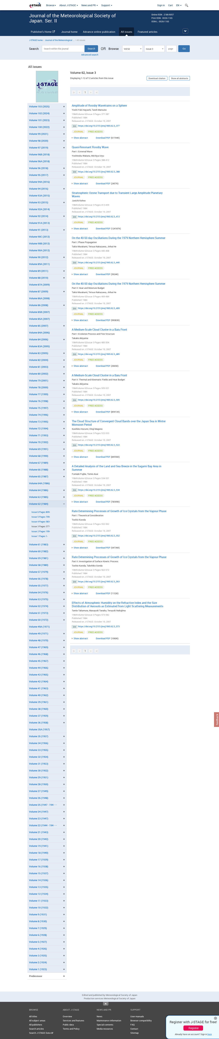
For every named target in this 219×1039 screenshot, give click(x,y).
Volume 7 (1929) (38, 928)
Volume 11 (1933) (38, 900)
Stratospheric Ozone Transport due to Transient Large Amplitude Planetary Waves (117, 194)
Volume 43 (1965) (38, 674)
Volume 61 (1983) (38, 544)
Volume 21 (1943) (38, 832)
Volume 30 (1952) (38, 770)
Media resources (105, 1028)
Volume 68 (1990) (38, 455)
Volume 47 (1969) (38, 647)
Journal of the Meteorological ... (59, 40)
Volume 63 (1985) (38, 497)
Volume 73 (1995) (38, 421)
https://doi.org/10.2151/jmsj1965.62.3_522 (99, 444)
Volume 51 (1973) (38, 613)
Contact (134, 1028)
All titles (33, 1016)
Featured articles (147, 31)
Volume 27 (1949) (38, 791)
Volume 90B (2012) (39, 243)
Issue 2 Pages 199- (40, 531)
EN (178, 5)
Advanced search (89, 54)
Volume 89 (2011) (38, 271)
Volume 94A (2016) (39, 181)
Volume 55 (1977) (38, 585)
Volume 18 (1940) (38, 852)
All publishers (35, 1024)
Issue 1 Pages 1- (39, 536)
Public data (68, 1024)
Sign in (161, 5)
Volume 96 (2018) (38, 168)
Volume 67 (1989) (38, 462)
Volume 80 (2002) (38, 373)
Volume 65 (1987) (38, 476)
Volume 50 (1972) (38, 619)
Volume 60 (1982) (38, 551)
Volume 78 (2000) (38, 387)
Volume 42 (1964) (38, 681)
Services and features (73, 1020)
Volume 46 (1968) (38, 654)
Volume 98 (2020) (38, 140)
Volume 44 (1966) (38, 667)
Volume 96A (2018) (39, 161)
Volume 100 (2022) (39, 127)
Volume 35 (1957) (38, 736)
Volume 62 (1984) (38, 503)
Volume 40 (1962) (38, 695)
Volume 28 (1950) (38, 784)
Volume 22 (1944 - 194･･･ (43, 825)
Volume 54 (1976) (38, 592)
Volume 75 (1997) (38, 408)
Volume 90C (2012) (39, 236)
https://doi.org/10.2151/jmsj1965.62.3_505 (99, 399)
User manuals (137, 1016)
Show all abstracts (179, 78)
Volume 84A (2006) (39, 332)
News (99, 1016)
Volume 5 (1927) (38, 941)
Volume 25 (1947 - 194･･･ (43, 804)
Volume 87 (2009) (38, 291)
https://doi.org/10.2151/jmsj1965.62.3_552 (99, 535)
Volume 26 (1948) (38, 798)
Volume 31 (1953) (38, 763)
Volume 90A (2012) (39, 250)
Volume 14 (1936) (38, 880)
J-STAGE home (36, 40)
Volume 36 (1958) (38, 722)
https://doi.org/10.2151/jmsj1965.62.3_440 (99, 262)
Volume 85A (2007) (39, 318)
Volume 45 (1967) (38, 661)
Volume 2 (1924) (38, 962)
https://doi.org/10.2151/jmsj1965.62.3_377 (99, 125)
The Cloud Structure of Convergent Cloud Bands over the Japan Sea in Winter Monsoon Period (119, 422)
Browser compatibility (141, 1020)
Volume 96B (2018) (39, 154)
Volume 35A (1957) (39, 729)
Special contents (105, 1024)
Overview (67, 1016)
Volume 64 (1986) (38, 490)
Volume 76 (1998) (38, 401)
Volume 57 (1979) (38, 571)
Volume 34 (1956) (38, 743)
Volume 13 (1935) (38, 887)
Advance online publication (99, 31)
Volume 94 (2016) (38, 188)
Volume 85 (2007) (38, 325)
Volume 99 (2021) (38, 133)
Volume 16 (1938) (38, 866)
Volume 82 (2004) (38, 360)
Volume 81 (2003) (38, 366)
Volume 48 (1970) (38, 640)
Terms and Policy (71, 1028)
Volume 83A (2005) (39, 346)
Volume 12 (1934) (38, 893)
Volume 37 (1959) (38, 715)
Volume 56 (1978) (38, 578)
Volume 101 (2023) (39, 120)
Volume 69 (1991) (38, 449)
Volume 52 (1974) (38, 606)
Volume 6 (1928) (38, 935)
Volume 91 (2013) (38, 229)
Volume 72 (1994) (38, 428)
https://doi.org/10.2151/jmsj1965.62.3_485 (99, 354)
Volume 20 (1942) (38, 839)
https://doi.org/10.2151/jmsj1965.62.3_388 (99, 171)
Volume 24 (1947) (38, 811)
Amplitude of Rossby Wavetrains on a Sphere (99, 105)
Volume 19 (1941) (38, 846)
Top (105, 1004)
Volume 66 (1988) (38, 469)
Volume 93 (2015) (38, 202)
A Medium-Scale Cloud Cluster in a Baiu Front (99, 329)
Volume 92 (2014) (38, 216)
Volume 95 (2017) (38, 175)
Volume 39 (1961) (38, 702)
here (210, 1034)
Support (106, 5)
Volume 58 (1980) (38, 565)
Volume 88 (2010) (38, 277)
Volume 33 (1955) (38, 750)
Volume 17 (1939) (38, 859)
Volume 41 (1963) (38, 688)
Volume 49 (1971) (38, 633)
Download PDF (103, 137)
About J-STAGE (67, 5)
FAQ (132, 1024)
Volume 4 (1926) (38, 948)
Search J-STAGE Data (40, 1032)
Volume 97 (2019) (38, 147)
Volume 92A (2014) (39, 209)
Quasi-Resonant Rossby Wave (90, 147)
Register (194, 1028)
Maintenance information (109, 1020)
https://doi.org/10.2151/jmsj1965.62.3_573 (99, 626)
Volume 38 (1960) (38, 708)
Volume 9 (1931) (38, 914)
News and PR (88, 5)
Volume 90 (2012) (38, 257)
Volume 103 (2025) (39, 106)
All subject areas (37, 1020)
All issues (126, 31)
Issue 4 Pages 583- (40, 521)
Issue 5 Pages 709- (40, 516)
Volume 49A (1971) (39, 626)
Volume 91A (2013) (39, 223)
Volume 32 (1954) (38, 756)
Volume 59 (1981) (38, 558)
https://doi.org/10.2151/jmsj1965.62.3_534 (99, 489)
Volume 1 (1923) (38, 969)
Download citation (157, 78)
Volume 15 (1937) (38, 873)
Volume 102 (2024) (39, 113)
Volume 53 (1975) (38, 599)
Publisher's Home (41, 31)
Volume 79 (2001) (38, 380)
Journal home (69, 31)
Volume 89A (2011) (39, 264)
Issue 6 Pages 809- (40, 512)
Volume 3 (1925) (38, 955)
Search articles (36, 1028)
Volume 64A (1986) (39, 483)
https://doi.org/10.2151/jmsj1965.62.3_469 (99, 308)
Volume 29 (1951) (38, 777)
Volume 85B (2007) (39, 312)
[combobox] (132, 48)
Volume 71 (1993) (38, 435)
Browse (50, 5)
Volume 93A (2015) (39, 195)
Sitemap (134, 1032)
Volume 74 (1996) (38, 414)
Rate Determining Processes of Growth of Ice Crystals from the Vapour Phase (119, 511)
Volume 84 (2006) (38, 339)
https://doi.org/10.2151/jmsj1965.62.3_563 (99, 581)
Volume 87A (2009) (39, 284)
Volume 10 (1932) (38, 907)
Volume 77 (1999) (38, 394)
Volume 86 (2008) (38, 305)
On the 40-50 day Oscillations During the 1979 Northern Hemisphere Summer (118, 238)
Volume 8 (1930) (38, 921)
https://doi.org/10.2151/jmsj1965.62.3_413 (99, 216)
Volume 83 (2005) (38, 353)
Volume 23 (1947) (38, 818)
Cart (170, 5)
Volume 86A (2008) (39, 298)
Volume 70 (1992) (38, 442)
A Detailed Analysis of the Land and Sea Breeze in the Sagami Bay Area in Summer (116, 468)
